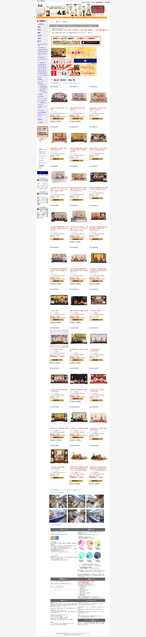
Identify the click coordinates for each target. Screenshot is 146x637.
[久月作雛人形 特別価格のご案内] (76, 44)
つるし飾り (41, 110)
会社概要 (57, 633)
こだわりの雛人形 (43, 75)
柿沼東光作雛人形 (43, 73)
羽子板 (39, 29)
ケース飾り (41, 81)
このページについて (82, 633)
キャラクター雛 (42, 98)
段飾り (40, 77)
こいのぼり (40, 122)
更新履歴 (39, 167)
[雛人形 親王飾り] (74, 58)
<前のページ (58, 83)
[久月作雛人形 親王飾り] (62, 64)
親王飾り (41, 83)
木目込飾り (41, 96)
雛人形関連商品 (42, 112)
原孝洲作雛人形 (42, 64)
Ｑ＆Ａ (40, 116)
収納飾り (41, 79)
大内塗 (39, 38)
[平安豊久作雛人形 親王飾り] (85, 69)
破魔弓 (39, 32)
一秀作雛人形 (42, 62)
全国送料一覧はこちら (43, 153)
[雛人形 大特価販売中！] (70, 15)
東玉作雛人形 (42, 57)
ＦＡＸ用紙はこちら (42, 158)
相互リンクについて (42, 163)
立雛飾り (41, 94)
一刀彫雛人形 (42, 102)
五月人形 (40, 119)
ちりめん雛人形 (42, 100)
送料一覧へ (90, 32)
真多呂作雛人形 (42, 71)
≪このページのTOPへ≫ (55, 524)
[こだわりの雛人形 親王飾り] (85, 75)
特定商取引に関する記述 (64, 633)
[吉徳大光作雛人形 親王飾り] (85, 64)
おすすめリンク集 (42, 162)
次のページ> (77, 83)
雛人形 (39, 41)
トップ (51, 21)
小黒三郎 (40, 35)
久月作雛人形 (42, 47)
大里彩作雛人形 (42, 66)
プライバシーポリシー (73, 633)
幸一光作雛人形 (42, 69)
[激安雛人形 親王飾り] (62, 69)
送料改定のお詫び (42, 151)
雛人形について (42, 114)
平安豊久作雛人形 (43, 51)
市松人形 (41, 104)
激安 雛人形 (42, 89)
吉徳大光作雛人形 (43, 49)
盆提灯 (39, 27)
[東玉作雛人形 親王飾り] (62, 75)
